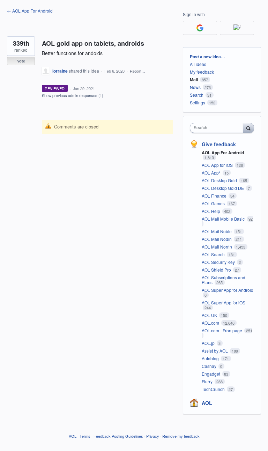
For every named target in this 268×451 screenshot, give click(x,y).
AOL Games (214, 203)
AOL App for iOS (218, 165)
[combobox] (218, 128)
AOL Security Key (219, 262)
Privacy (152, 436)
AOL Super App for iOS (223, 302)
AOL (207, 402)
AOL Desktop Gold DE (223, 188)
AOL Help (211, 211)
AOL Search (214, 254)
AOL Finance (215, 196)
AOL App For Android (223, 152)
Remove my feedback (181, 436)
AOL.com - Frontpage (222, 330)
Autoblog (211, 358)
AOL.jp (209, 343)
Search (196, 95)
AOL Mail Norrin (217, 247)
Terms (85, 436)
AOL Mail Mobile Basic (224, 219)
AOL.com (211, 323)
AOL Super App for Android (227, 290)
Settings (197, 102)
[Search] (248, 128)
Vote (21, 61)
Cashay (209, 366)
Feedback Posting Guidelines (118, 436)
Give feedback (219, 144)
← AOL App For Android (30, 11)
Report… (137, 71)
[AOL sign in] (237, 28)
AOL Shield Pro (217, 270)
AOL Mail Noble (217, 231)
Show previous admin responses (72, 95)
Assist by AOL (215, 351)
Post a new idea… (207, 56)
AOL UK (210, 315)
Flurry (208, 381)
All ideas (198, 64)
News (195, 87)
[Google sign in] (200, 28)
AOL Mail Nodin (217, 239)
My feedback (202, 72)
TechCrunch (214, 389)
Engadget (211, 374)
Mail (194, 79)
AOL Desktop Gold (220, 180)
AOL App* (212, 173)
